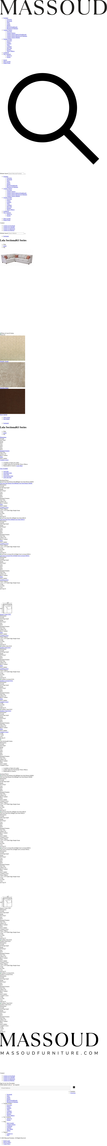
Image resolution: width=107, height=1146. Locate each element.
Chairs (8, 182)
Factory (9, 215)
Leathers (9, 202)
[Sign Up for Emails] (74, 1087)
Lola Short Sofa (7, 473)
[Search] (25, 233)
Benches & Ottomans (12, 187)
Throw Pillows (11, 209)
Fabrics (9, 200)
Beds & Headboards (12, 185)
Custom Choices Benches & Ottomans (17, 194)
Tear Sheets (10, 1129)
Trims (8, 203)
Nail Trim (9, 206)
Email (4, 246)
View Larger (6, 417)
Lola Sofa (6, 471)
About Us (9, 214)
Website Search (4, 173)
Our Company (7, 212)
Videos (8, 1130)
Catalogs (9, 1127)
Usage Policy (6, 1144)
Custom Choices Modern (13, 196)
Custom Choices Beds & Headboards (16, 193)
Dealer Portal (6, 63)
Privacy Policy (7, 1142)
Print (4, 244)
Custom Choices (7, 188)
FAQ (8, 1135)
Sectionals (9, 179)
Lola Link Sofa (7, 477)
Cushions (9, 205)
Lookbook (6, 211)
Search (5, 60)
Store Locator (7, 61)
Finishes (9, 208)
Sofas (8, 181)
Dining (8, 184)
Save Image (6, 419)
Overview (9, 178)
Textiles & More (7, 197)
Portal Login (6, 1141)
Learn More (19, 465)
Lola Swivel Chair (8, 476)
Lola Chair (6, 474)
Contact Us (10, 1133)
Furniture (5, 176)
